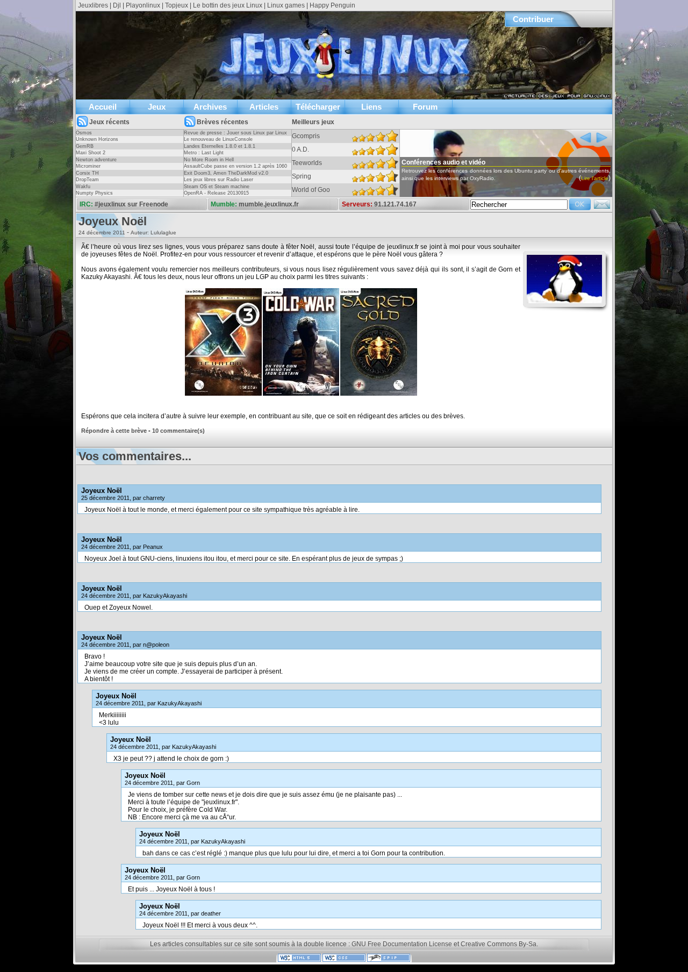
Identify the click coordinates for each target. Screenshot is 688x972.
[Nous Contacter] (602, 207)
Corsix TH (87, 173)
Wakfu (83, 186)
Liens (371, 106)
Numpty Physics (94, 193)
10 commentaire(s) (178, 430)
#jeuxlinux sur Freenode (131, 204)
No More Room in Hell (209, 159)
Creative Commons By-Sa (498, 944)
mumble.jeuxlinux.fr (269, 204)
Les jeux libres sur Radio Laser (218, 179)
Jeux (157, 106)
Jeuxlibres (93, 5)
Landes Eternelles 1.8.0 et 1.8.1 (219, 146)
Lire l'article (594, 178)
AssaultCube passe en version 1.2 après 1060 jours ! (235, 169)
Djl (117, 5)
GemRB (85, 146)
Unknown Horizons (97, 139)
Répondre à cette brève (114, 430)
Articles (263, 106)
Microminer (88, 166)
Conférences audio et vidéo (443, 162)
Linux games (286, 5)
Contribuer (533, 19)
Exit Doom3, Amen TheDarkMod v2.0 (226, 173)
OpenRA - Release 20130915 (216, 193)
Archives (210, 106)
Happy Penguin (332, 5)
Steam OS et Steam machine (216, 186)
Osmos (84, 132)
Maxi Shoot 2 (90, 152)
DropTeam (87, 179)
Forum (425, 106)
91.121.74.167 (395, 204)
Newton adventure (96, 159)
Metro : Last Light (204, 152)
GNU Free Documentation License (402, 944)
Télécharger (318, 106)
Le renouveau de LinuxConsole (218, 139)
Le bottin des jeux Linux (227, 5)
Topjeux (176, 5)
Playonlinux (143, 5)
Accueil (103, 106)
